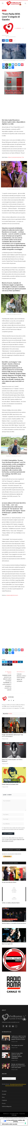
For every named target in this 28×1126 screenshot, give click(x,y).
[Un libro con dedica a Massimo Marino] (14, 894)
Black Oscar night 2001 (7, 944)
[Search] (25, 3)
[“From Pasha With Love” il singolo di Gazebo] (14, 51)
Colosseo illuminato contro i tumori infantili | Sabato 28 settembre (21, 677)
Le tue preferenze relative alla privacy (15, 1121)
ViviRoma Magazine (6, 1106)
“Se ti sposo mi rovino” (17, 1045)
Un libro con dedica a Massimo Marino (11, 903)
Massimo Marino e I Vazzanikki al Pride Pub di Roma (14, 923)
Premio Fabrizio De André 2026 (10, 784)
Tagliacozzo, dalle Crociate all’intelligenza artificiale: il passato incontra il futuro (18, 1037)
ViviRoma (18, 28)
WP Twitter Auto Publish (8, 1117)
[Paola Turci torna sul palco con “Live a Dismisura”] (14, 750)
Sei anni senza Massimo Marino (9, 882)
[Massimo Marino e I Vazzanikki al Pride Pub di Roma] (14, 915)
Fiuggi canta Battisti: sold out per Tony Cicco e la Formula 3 (12, 735)
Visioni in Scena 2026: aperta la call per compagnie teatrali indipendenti (17, 1056)
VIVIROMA (14, 1115)
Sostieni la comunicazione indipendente (11, 854)
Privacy (4, 1103)
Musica (4, 10)
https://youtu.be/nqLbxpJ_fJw (16, 157)
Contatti (4, 1094)
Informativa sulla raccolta (9, 1124)
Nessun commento (11, 36)
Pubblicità (4, 1100)
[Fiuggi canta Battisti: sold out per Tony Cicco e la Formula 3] (14, 725)
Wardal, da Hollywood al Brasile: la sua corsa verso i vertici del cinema (18, 1066)
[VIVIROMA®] (14, 3)
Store (3, 1097)
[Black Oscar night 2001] (14, 935)
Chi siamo (4, 1091)
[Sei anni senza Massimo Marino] (14, 873)
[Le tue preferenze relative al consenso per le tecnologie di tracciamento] (25, 1123)
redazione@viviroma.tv (12, 595)
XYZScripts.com (21, 1117)
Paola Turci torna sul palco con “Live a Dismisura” (12, 760)
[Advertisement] (14, 106)
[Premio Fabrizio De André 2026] (14, 775)
